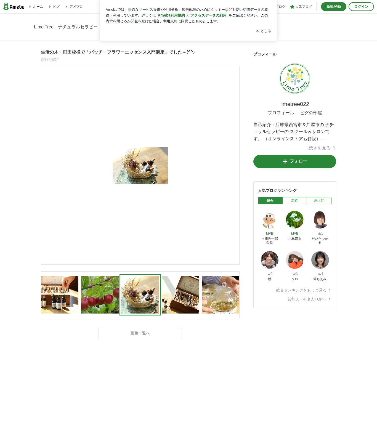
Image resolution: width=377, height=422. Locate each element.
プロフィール (281, 112)
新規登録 (333, 6)
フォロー (298, 161)
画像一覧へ (140, 333)
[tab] (270, 200)
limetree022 (294, 104)
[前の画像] (46, 165)
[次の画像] (234, 165)
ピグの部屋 (311, 112)
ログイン (361, 6)
